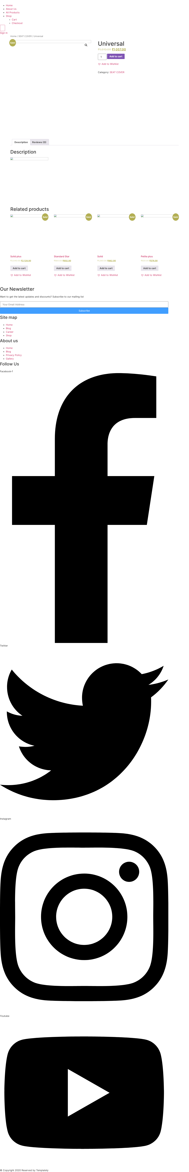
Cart (14, 19)
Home (9, 5)
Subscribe (84, 310)
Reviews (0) (39, 142)
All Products (12, 12)
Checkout (17, 23)
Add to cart (115, 56)
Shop (9, 15)
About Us (11, 8)
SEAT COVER (25, 36)
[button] (108, 64)
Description (21, 142)
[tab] (21, 142)
